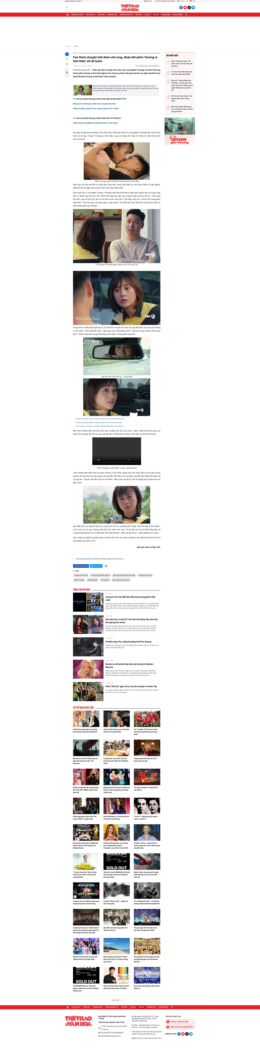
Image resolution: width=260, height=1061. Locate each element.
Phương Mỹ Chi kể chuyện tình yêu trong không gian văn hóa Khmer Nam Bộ (147, 959)
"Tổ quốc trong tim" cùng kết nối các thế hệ (146, 789)
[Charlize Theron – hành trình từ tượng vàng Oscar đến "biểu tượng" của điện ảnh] (147, 832)
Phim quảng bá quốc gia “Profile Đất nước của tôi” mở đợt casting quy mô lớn (115, 959)
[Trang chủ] (67, 15)
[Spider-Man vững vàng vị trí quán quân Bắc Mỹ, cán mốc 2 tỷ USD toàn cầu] (147, 861)
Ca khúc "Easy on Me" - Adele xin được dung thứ (115, 902)
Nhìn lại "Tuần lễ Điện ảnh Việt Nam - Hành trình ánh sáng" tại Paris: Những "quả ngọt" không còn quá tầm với (182, 85)
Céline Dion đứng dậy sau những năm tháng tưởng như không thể (85, 730)
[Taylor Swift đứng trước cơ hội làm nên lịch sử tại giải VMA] (116, 719)
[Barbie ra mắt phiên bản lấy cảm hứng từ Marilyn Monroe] (88, 669)
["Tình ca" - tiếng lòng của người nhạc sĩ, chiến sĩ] (147, 806)
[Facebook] (187, 1)
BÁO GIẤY (149, 1)
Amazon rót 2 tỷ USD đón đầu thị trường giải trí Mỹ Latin (130, 598)
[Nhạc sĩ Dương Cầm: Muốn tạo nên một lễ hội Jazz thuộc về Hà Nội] (116, 975)
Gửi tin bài (182, 1)
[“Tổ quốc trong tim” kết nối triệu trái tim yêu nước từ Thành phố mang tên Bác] (86, 861)
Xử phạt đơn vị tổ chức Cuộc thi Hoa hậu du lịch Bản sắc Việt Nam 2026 (115, 761)
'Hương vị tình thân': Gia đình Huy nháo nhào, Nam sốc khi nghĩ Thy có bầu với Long (124, 86)
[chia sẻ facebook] (67, 59)
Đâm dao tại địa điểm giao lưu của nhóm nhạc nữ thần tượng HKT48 (182, 109)
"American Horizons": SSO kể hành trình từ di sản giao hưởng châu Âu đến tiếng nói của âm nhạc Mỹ (86, 930)
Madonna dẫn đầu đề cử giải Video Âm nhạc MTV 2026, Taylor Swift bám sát (86, 790)
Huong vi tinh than (145, 575)
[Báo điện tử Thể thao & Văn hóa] (130, 7)
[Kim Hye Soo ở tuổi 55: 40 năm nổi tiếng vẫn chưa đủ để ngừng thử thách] (88, 624)
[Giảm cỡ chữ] (66, 76)
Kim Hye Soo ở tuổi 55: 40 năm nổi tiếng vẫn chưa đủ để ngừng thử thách (132, 621)
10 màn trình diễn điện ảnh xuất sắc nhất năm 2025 (181, 73)
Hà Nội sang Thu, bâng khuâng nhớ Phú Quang (128, 641)
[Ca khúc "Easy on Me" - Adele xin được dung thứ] (116, 890)
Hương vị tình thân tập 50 (100, 575)
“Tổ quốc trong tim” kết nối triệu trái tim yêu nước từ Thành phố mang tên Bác (85, 874)
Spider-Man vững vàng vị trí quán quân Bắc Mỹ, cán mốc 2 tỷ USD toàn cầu (146, 874)
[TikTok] (194, 1)
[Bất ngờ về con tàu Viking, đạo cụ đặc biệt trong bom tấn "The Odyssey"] (86, 748)
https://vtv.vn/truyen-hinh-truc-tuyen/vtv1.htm (94, 104)
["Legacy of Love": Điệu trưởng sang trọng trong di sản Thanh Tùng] (86, 890)
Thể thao (101, 14)
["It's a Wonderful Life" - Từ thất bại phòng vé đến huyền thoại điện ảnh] (147, 890)
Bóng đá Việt (112, 14)
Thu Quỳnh (105, 580)
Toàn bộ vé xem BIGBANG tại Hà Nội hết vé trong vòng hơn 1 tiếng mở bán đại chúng (116, 874)
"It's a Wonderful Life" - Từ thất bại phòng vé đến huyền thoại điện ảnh (147, 902)
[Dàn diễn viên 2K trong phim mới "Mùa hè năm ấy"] (116, 917)
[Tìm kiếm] (67, 7)
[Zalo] (193, 7)
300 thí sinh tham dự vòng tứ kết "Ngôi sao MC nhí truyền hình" (85, 958)
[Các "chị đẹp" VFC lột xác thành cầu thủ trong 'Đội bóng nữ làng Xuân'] (147, 719)
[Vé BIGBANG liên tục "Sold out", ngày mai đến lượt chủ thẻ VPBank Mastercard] (86, 975)
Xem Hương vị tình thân (121, 580)
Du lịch (147, 14)
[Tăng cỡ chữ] (66, 68)
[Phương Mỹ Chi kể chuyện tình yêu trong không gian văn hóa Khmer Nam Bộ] (147, 946)
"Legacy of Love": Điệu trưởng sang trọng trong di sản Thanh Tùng (86, 902)
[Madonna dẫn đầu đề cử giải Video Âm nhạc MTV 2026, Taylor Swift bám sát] (86, 777)
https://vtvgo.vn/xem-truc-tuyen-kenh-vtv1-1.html (96, 109)
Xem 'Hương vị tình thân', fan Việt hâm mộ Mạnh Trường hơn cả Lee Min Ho (99, 426)
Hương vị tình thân (81, 575)
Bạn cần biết (178, 14)
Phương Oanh (92, 580)
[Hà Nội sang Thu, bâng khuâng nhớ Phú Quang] (88, 646)
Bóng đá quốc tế (126, 14)
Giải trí (76, 46)
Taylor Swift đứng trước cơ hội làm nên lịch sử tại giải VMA (116, 730)
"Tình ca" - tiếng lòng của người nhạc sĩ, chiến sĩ (145, 818)
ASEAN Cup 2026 (77, 14)
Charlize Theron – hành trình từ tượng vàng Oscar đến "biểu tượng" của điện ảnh (147, 845)
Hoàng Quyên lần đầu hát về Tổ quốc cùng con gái (145, 760)
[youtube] (185, 7)
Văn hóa (139, 14)
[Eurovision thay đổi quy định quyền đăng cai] (147, 975)
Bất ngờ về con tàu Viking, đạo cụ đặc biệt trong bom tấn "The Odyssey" (85, 761)
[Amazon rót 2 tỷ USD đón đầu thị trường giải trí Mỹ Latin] (88, 602)
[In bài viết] (67, 64)
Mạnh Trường (79, 580)
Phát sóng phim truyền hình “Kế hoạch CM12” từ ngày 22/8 (84, 818)
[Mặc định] (67, 72)
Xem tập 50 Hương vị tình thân (124, 575)
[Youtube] (190, 1)
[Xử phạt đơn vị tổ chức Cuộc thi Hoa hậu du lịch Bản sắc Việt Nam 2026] (116, 748)
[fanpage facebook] (181, 7)
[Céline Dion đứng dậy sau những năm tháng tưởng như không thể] (86, 719)
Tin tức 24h (90, 14)
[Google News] (147, 66)
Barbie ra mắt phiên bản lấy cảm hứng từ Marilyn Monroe (129, 665)
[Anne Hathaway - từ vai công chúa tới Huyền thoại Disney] (116, 806)
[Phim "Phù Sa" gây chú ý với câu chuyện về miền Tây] (88, 691)
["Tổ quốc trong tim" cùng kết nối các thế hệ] (147, 777)
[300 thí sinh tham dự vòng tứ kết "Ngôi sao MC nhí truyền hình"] (86, 946)
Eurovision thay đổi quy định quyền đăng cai (147, 987)
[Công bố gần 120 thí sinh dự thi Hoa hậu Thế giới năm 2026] (147, 917)
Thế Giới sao (165, 14)
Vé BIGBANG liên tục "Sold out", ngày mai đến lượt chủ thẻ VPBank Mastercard (86, 988)
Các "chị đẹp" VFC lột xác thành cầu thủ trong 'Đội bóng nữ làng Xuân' (145, 731)
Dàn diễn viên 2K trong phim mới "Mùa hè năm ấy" (115, 929)
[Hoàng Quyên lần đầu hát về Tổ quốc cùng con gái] (147, 748)
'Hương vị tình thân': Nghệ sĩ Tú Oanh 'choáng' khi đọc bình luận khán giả (98, 422)
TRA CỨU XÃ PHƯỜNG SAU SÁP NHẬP (165, 1)
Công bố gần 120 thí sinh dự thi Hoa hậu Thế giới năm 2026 (145, 929)
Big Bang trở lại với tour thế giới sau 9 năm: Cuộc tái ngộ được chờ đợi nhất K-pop (116, 790)
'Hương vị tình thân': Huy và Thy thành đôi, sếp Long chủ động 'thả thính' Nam (100, 419)
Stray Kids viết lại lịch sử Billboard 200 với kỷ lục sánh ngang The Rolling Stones (85, 845)
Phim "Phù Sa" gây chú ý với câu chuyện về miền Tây (131, 686)
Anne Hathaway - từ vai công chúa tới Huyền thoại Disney (116, 818)
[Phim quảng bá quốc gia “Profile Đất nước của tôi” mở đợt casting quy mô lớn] (116, 946)
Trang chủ (68, 46)
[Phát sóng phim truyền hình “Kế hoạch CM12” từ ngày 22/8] (86, 806)
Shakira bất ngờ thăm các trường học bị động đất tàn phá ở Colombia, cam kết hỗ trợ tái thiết (115, 845)
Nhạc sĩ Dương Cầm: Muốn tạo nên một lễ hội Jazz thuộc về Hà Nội (116, 987)
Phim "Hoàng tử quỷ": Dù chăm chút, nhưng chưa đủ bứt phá (181, 63)
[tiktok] (189, 7)
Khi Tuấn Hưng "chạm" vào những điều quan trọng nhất (181, 98)
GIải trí (155, 14)
